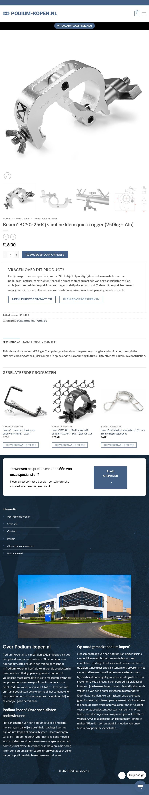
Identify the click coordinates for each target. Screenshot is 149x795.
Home (7, 218)
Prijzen (11, 538)
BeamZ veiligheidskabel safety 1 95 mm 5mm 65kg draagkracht (123, 432)
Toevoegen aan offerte (45, 254)
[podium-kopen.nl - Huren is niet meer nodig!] (30, 14)
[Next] (139, 108)
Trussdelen (22, 218)
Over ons (12, 523)
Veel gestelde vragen (18, 516)
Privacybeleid (15, 553)
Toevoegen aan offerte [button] (21, 445)
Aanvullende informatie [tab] (39, 342)
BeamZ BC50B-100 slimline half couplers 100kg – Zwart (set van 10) (72, 432)
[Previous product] (13, 237)
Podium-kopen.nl (13, 654)
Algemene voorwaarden (20, 545)
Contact (11, 531)
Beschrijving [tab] (11, 342)
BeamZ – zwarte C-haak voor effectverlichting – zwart (19, 432)
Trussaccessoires (45, 218)
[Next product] (6, 237)
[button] (136, 14)
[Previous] (10, 108)
